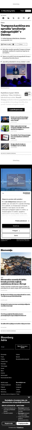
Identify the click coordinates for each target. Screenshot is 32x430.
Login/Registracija (16, 109)
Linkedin (18, 391)
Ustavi (16, 44)
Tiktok (17, 394)
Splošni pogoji (4, 382)
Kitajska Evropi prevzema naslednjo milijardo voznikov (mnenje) (15, 305)
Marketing (3, 391)
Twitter (18, 389)
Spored (18, 357)
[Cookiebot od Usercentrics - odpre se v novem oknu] (23, 193)
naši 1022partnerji (10, 201)
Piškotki (3, 387)
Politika (3, 359)
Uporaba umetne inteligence (8, 394)
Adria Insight (4, 375)
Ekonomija (6, 250)
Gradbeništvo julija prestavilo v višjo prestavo (15, 323)
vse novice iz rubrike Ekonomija (8, 330)
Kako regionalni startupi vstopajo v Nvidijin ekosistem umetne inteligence (20, 127)
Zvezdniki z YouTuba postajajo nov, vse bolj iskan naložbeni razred (21, 136)
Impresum (3, 389)
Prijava (22, 11)
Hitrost (20, 44)
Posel (2, 357)
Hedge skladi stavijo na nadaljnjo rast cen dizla (18, 144)
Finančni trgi (4, 361)
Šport (2, 370)
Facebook (18, 385)
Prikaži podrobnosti (21, 221)
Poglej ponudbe (23, 423)
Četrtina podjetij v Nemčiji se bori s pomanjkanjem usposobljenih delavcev (13, 314)
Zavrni (16, 235)
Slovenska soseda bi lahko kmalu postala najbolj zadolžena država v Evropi (13, 282)
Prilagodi (15, 230)
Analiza (3, 373)
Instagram (18, 387)
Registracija (9, 423)
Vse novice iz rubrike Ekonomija (8, 153)
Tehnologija (4, 366)
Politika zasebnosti (6, 385)
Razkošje (3, 363)
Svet (2, 277)
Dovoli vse (16, 226)
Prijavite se (20, 427)
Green (2, 368)
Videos (18, 354)
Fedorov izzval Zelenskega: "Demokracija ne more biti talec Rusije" (19, 118)
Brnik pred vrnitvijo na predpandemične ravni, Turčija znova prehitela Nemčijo (15, 295)
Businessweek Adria (6, 377)
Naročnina (28, 10)
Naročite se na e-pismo (23, 347)
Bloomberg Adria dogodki (22, 359)
